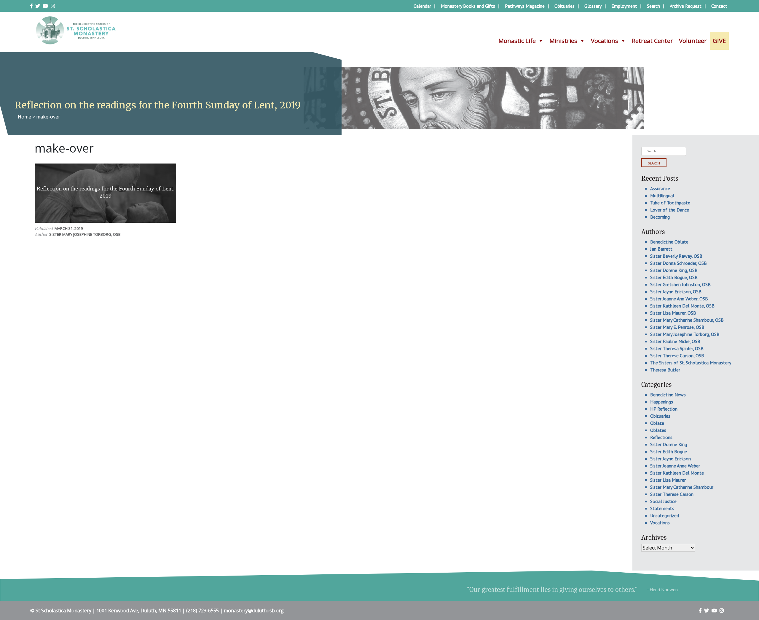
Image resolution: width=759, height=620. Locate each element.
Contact (719, 6)
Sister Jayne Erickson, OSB (675, 291)
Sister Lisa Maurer (668, 480)
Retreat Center (652, 41)
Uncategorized (664, 515)
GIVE (719, 41)
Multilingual (662, 195)
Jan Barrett (661, 249)
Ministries (563, 41)
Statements (662, 508)
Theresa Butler (665, 370)
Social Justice (663, 501)
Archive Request (685, 6)
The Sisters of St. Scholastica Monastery (690, 363)
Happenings (661, 402)
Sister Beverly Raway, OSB (676, 256)
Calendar (422, 6)
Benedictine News (668, 395)
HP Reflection (663, 409)
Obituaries (564, 6)
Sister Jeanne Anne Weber (675, 466)
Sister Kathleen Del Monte (677, 473)
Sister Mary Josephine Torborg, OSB (85, 234)
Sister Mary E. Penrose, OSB (677, 327)
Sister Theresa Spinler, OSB (677, 348)
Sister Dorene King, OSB (674, 270)
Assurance (660, 188)
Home (24, 116)
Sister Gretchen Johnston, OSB (680, 284)
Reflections (661, 437)
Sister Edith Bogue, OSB (674, 277)
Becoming (660, 217)
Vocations (604, 41)
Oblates (658, 430)
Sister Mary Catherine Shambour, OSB (687, 320)
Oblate (657, 423)
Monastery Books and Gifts (468, 6)
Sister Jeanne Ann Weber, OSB (679, 299)
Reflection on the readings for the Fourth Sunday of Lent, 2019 (105, 192)
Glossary (593, 6)
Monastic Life (517, 41)
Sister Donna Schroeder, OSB (678, 263)
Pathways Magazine (525, 6)
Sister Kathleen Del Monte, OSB (682, 306)
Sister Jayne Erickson (670, 459)
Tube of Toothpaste (670, 203)
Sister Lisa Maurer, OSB (673, 313)
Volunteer (693, 41)
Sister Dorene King (668, 444)
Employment (624, 6)
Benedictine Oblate (669, 242)
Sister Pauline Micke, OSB (675, 341)
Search (653, 6)
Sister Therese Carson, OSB (677, 355)
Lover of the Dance (669, 210)
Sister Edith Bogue (668, 451)
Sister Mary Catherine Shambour (681, 487)
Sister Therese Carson (671, 494)
